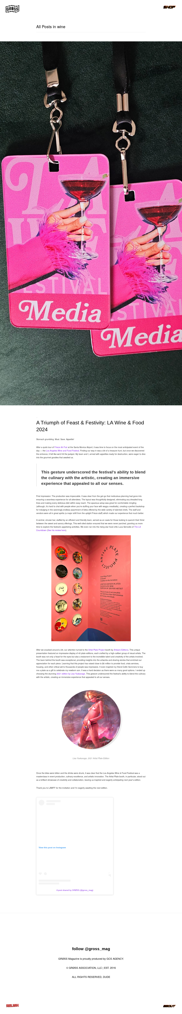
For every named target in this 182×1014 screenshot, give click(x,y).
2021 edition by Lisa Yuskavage (71, 673)
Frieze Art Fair (60, 447)
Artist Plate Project (96, 649)
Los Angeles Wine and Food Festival (62, 450)
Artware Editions (121, 649)
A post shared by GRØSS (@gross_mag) (74, 890)
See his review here (57, 530)
